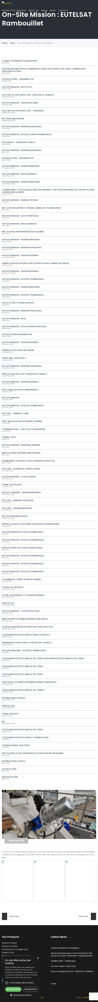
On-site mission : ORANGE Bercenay (21, 166)
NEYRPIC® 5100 (8, 952)
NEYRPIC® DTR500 (9, 943)
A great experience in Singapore (19, 61)
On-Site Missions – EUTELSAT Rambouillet (24, 650)
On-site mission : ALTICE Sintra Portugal (24, 326)
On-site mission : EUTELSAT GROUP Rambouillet (27, 134)
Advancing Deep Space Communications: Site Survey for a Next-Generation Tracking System (43, 70)
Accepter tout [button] (13, 989)
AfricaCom (8, 706)
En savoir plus (26, 977)
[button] (21, 995)
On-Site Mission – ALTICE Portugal (21, 611)
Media (44, 10)
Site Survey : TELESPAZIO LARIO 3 (18, 142)
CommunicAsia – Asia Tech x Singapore (23, 429)
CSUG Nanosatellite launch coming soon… (26, 737)
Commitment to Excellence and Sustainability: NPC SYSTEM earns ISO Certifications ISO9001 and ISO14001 (48, 191)
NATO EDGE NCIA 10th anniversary (20, 390)
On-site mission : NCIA (14, 318)
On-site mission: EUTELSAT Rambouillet (23, 532)
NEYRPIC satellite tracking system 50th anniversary (31, 524)
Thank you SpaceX (12, 484)
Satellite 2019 (9, 769)
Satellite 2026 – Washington (18, 79)
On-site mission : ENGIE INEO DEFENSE (21, 445)
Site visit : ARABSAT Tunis (15, 413)
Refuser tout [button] (30, 989)
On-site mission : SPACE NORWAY (19, 174)
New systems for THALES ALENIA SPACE (22, 548)
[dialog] (22, 977)
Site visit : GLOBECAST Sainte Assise (21, 469)
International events (13, 698)
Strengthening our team (15, 745)
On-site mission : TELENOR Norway (20, 255)
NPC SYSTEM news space (15, 516)
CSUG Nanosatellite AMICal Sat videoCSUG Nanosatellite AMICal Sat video (43, 658)
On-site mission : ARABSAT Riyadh (20, 200)
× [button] (38, 958)
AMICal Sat (8, 603)
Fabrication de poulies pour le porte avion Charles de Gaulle (35, 263)
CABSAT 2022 (9, 437)
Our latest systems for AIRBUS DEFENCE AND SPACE (29, 682)
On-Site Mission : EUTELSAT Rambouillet (23, 279)
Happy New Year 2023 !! (14, 358)
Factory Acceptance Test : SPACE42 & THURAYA (28, 95)
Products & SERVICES (14, 10)
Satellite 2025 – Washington (18, 158)
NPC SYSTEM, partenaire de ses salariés (23, 231)
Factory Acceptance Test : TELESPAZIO (23, 110)
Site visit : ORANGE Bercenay (17, 508)
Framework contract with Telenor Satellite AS (28, 461)
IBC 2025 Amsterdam (13, 118)
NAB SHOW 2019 (10, 777)
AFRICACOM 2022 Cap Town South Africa (24, 374)
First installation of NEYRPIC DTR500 (22, 421)
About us (33, 10)
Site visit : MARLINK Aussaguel (18, 500)
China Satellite (10, 714)
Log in (53, 983)
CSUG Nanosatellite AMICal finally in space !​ (26, 634)
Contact (63, 10)
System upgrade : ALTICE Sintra (19, 476)
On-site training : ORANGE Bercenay (21, 492)
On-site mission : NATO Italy (17, 87)
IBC (3, 721)
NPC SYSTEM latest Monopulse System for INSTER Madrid (32, 753)
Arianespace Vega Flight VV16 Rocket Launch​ (26, 642)
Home (4, 43)
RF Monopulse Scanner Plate (15, 949)
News (53, 10)
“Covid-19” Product (13, 587)
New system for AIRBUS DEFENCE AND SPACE (25, 619)
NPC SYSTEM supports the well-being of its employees (31, 208)
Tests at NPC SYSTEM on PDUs (18, 303)
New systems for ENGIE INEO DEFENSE (21, 453)
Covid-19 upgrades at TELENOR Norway (23, 595)
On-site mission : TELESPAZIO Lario (20, 103)
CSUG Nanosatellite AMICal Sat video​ (22, 666)
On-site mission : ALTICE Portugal (20, 216)
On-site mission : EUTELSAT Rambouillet (23, 295)
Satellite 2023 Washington (17, 334)
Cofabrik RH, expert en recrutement (21, 579)
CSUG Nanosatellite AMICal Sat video (22, 674)
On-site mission (10, 397)
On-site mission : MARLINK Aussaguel (21, 126)
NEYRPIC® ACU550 (9, 946)
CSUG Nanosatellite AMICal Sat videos (23, 690)
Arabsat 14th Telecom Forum (18, 350)
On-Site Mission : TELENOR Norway (20, 342)
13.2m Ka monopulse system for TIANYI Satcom (27, 627)
